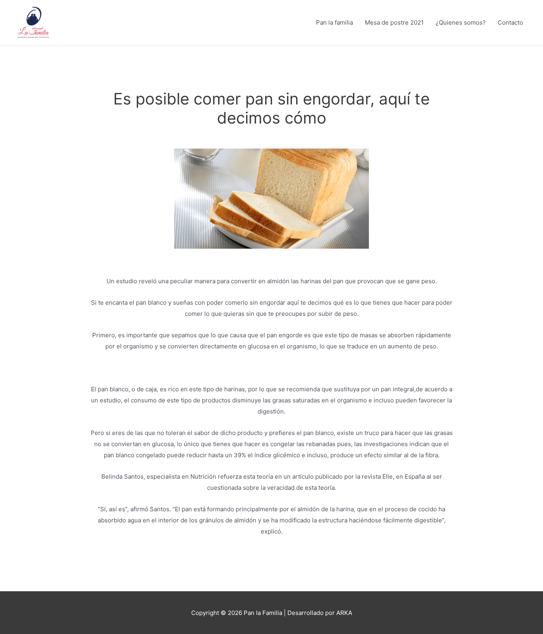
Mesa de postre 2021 (394, 22)
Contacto (510, 22)
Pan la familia (334, 22)
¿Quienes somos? (461, 22)
